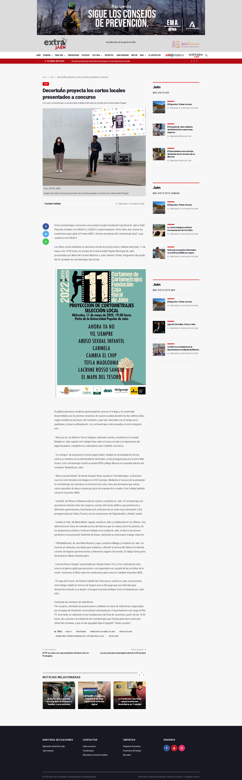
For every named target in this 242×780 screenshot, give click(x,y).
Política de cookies (174, 777)
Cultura (96, 55)
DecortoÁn (113, 636)
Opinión (46, 55)
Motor (134, 55)
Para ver (59, 55)
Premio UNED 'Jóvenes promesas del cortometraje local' (80, 636)
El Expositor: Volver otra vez (179, 104)
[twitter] (46, 234)
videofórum (81, 632)
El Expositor (155, 55)
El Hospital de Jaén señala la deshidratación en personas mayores (180, 129)
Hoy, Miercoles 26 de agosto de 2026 (121, 42)
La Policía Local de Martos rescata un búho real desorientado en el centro (101, 61)
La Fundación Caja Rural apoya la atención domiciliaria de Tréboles (129, 702)
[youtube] (174, 748)
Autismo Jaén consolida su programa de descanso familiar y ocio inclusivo (59, 702)
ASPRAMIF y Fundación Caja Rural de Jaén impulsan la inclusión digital (94, 700)
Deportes (109, 55)
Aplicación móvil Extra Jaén (54, 746)
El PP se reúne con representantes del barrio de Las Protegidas (66, 654)
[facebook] (46, 226)
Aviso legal (142, 777)
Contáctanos (88, 750)
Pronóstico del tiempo (132, 750)
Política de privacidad (157, 777)
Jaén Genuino (122, 55)
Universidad (73, 55)
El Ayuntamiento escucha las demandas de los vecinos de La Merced (181, 154)
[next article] (191, 61)
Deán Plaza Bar (125, 632)
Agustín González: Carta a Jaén (181, 324)
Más (142, 55)
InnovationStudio (89, 777)
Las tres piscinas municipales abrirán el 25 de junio (123, 653)
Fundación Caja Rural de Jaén (102, 632)
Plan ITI (68, 632)
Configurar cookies (191, 777)
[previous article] (196, 61)
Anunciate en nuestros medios (95, 755)
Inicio (45, 77)
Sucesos (86, 55)
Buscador (127, 755)
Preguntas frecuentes (132, 746)
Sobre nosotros (89, 746)
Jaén (38, 55)
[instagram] (182, 748)
